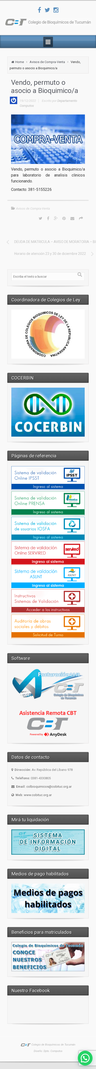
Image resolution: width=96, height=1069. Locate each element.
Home (19, 62)
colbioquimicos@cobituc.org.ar (49, 786)
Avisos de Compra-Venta (47, 62)
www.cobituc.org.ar (38, 795)
